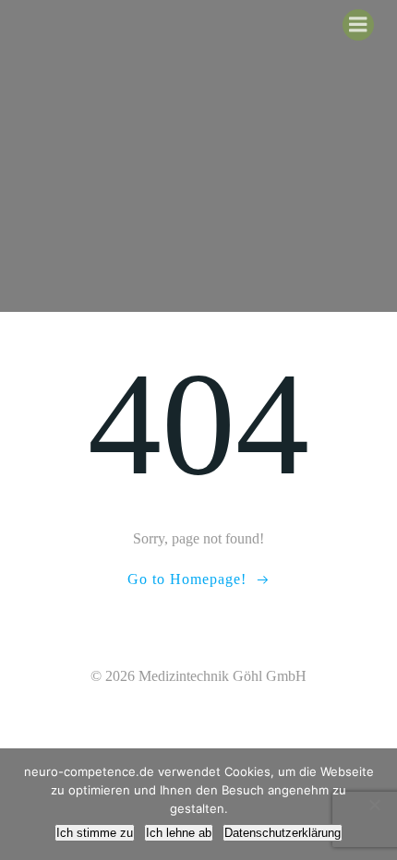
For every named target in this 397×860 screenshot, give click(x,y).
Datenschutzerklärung (282, 833)
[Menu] (358, 25)
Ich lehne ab (178, 833)
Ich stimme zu (94, 833)
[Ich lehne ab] (374, 804)
